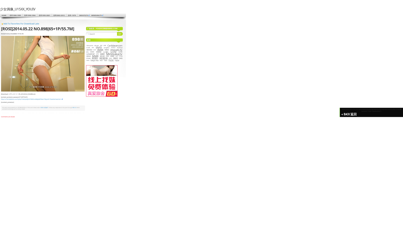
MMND (88, 56)
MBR (102, 54)
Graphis (106, 48)
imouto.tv (83, 15)
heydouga (120, 48)
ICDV (94, 50)
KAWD (92, 52)
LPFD (97, 54)
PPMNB (88, 58)
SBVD (115, 58)
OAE (107, 56)
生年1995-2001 (44, 15)
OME (112, 56)
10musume (89, 45)
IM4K (100, 50)
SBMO (110, 58)
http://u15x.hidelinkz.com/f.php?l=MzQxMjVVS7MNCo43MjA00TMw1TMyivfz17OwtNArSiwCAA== (31, 99)
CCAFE (88, 48)
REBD (95, 58)
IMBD (107, 50)
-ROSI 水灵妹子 (44, 107)
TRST (101, 60)
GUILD (113, 48)
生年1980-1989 (15, 15)
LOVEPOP (90, 54)
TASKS (87, 60)
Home (4, 15)
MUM (102, 56)
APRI (104, 45)
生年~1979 (72, 15)
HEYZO (89, 50)
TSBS (105, 60)
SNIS (120, 58)
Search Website (120, 34)
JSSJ (87, 52)
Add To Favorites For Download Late (21, 23)
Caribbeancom (114, 45)
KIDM (98, 52)
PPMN (121, 56)
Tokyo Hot (94, 60)
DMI (93, 47)
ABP (101, 45)
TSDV (117, 60)
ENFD (99, 47)
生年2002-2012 (59, 15)
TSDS (111, 60)
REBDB (103, 58)
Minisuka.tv (114, 54)
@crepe (96, 45)
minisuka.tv (96, 15)
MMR (95, 56)
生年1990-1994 (29, 15)
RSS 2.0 (74, 107)
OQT (116, 56)
